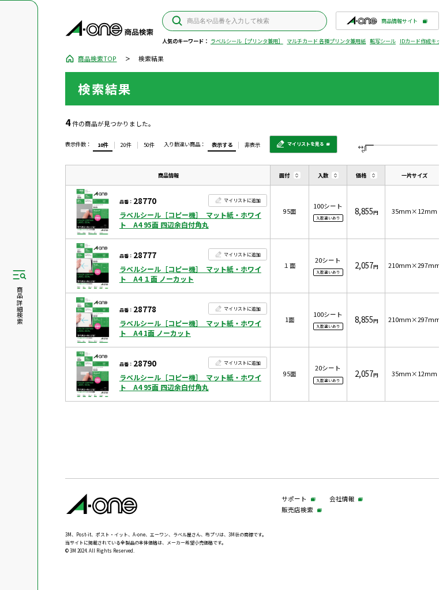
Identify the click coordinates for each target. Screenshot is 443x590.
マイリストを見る (300, 147)
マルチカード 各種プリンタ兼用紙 (326, 41)
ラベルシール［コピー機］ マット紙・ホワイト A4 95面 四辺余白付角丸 (190, 219)
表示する (222, 145)
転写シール (383, 41)
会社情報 (342, 499)
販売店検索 (297, 510)
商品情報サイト (399, 23)
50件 (149, 145)
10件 (102, 145)
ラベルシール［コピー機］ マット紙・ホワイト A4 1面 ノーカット (190, 328)
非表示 (252, 145)
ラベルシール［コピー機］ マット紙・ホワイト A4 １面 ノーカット (190, 273)
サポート (294, 499)
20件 (126, 145)
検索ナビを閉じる (18, 295)
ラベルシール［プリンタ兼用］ (247, 41)
